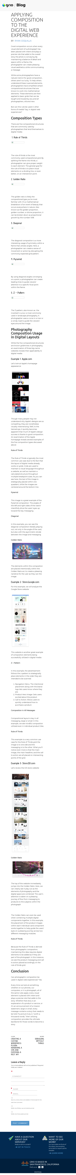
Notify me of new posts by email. (19, 1114)
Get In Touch (24, 1147)
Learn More (57, 1153)
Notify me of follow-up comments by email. (22, 1108)
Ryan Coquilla (23, 41)
